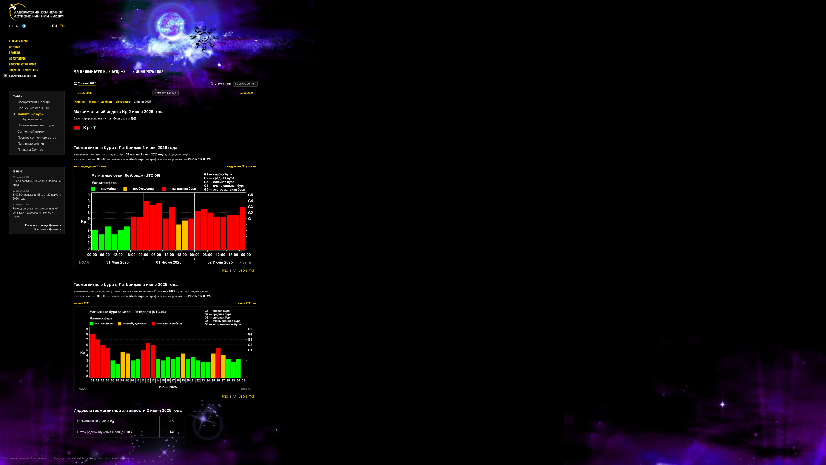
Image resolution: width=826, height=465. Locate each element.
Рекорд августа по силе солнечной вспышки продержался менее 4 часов (35, 212)
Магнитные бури (100, 101)
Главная (79, 101)
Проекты (14, 53)
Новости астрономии (22, 64)
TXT (251, 270)
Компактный (165, 93)
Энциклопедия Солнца (23, 70)
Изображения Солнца (33, 102)
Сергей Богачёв (82, 458)
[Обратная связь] (11, 26)
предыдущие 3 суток (92, 166)
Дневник (14, 47)
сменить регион (245, 83)
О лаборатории (18, 41)
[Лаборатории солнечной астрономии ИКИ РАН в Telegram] (24, 26)
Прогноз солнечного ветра (36, 137)
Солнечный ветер (30, 131)
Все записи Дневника (47, 229)
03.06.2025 (246, 93)
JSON (243, 270)
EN (62, 26)
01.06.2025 (85, 93)
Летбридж (123, 101)
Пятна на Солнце (30, 149)
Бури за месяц (33, 119)
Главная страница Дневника (43, 225)
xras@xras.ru (120, 458)
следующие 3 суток (238, 166)
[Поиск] (17, 26)
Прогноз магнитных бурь (35, 125)
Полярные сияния (30, 143)
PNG (225, 270)
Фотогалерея (17, 58)
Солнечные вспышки (33, 108)
